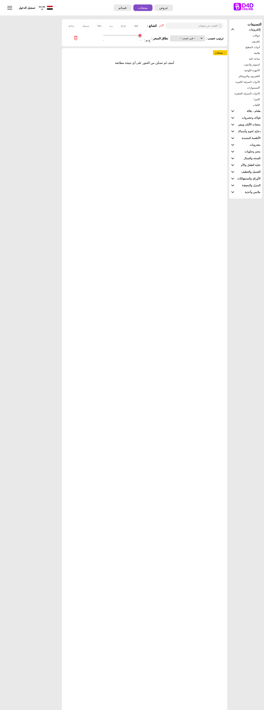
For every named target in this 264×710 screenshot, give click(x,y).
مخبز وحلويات (253, 151)
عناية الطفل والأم (251, 165)
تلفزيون (256, 41)
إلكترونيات (255, 29)
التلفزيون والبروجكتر (249, 76)
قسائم (122, 7)
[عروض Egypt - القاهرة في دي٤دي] (76, 38)
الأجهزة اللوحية (252, 70)
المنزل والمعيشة (251, 185)
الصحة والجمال (252, 158)
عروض (163, 7)
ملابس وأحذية (253, 192)
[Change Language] (49, 8)
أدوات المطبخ (252, 47)
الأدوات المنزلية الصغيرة (247, 93)
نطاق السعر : (159, 38)
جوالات (256, 35)
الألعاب (256, 105)
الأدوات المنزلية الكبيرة (248, 81)
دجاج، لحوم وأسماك (249, 131)
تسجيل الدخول (27, 7)
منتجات (143, 7)
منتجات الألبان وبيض (249, 124)
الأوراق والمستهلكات (249, 178)
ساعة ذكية (254, 58)
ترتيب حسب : (214, 38)
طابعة (257, 53)
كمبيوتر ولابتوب (252, 64)
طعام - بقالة (254, 110)
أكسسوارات (253, 87)
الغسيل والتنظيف (251, 171)
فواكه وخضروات (251, 117)
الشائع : (152, 25)
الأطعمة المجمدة (251, 137)
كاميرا (257, 99)
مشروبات (255, 144)
